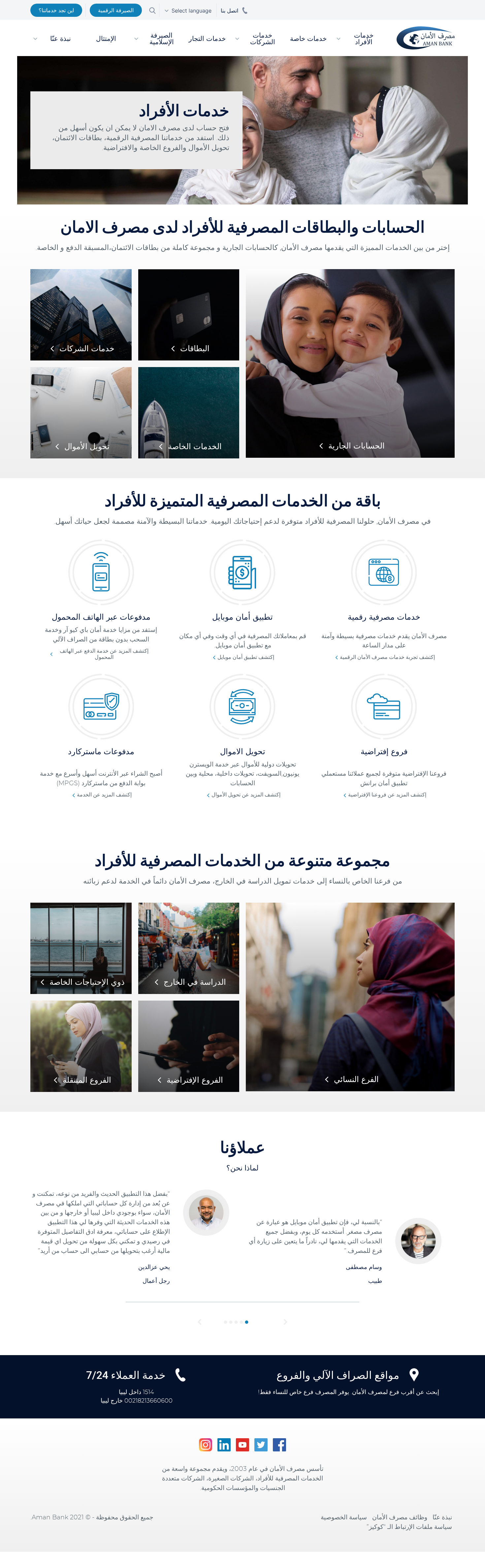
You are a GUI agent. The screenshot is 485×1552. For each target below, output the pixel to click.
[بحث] (152, 9)
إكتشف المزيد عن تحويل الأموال (245, 794)
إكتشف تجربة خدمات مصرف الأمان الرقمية (387, 657)
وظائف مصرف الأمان (399, 1517)
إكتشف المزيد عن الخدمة (104, 794)
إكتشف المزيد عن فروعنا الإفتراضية (387, 794)
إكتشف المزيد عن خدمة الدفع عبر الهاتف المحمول (104, 654)
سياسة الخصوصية (344, 1517)
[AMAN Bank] (423, 37)
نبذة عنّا (442, 1517)
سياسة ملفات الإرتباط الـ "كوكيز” (409, 1527)
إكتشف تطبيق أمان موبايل (245, 657)
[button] (199, 1322)
